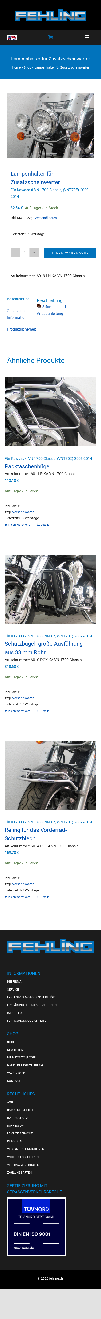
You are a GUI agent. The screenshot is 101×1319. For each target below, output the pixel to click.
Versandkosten (46, 218)
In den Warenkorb (70, 253)
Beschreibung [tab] (18, 299)
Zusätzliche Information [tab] (17, 314)
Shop (27, 67)
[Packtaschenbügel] (50, 411)
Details (45, 524)
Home (16, 67)
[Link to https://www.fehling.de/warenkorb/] (50, 37)
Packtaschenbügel (28, 466)
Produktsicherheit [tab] (18, 329)
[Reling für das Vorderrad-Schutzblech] (50, 775)
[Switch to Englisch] (12, 37)
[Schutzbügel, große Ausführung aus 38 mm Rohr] (50, 589)
